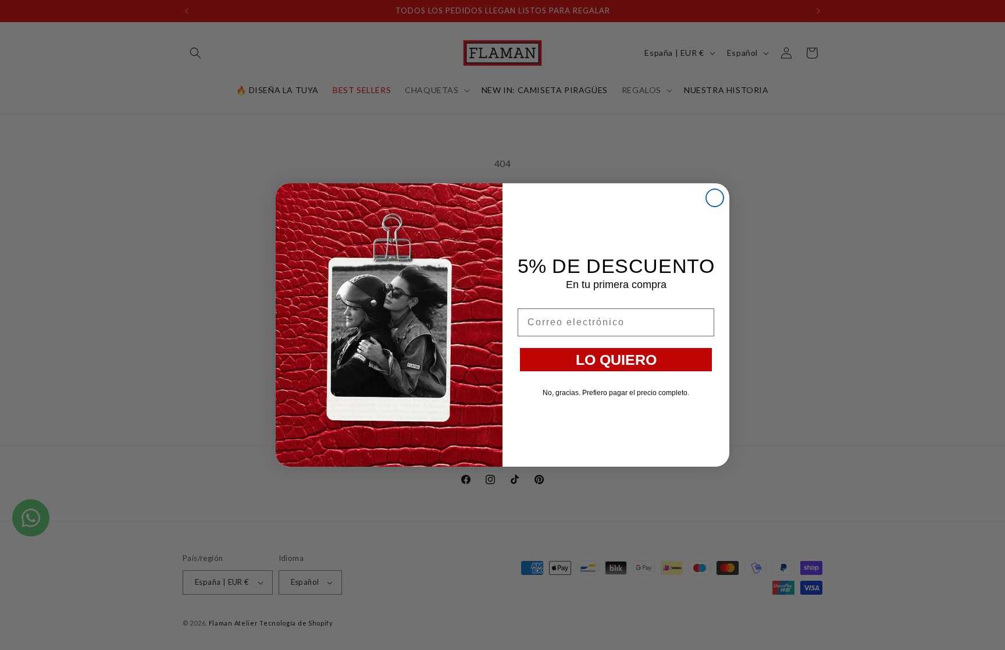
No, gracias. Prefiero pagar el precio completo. (616, 393)
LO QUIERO (616, 359)
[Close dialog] (715, 198)
